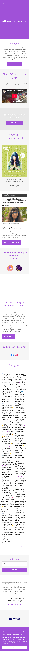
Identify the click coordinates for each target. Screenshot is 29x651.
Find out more (14, 64)
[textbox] (14, 563)
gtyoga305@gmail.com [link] (14, 604)
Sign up (14, 569)
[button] (5, 3)
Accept (14, 647)
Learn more (8, 336)
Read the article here (11, 242)
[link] (12, 355)
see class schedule (14, 122)
